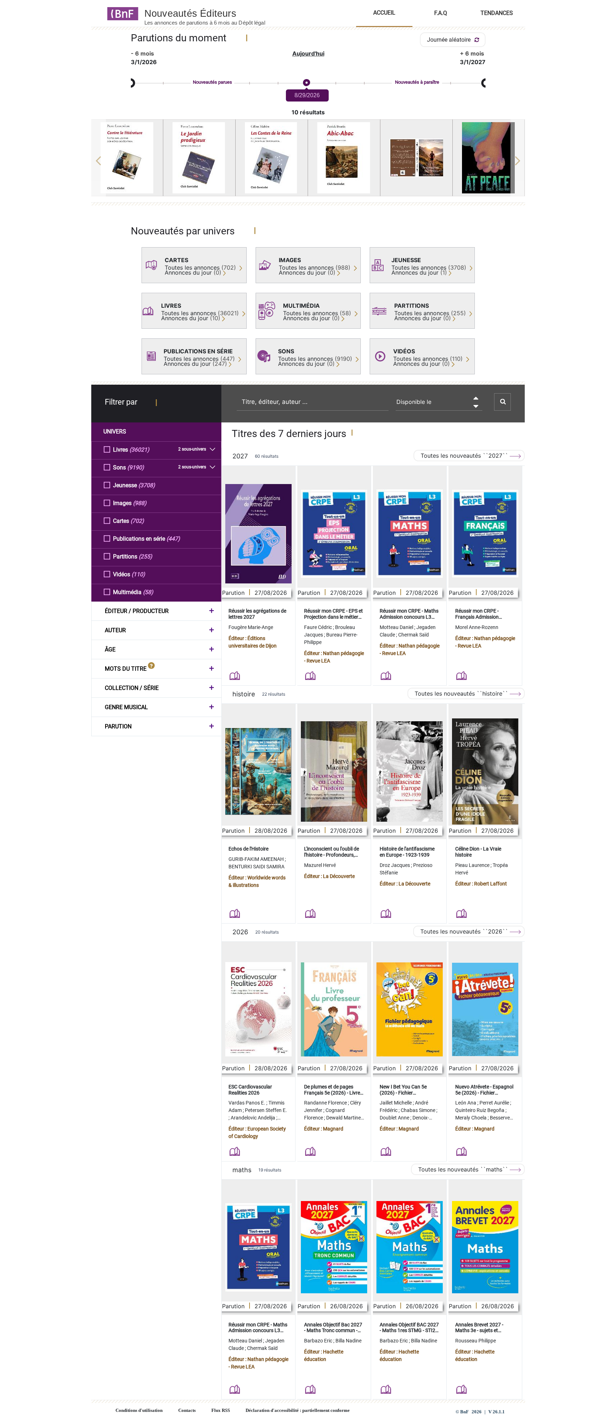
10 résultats (308, 112)
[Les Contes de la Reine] (271, 157)
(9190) (135, 467)
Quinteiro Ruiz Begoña (480, 1110)
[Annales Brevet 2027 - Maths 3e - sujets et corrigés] (485, 1247)
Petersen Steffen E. (266, 1110)
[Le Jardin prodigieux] (199, 157)
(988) (140, 503)
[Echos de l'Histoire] (258, 771)
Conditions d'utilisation (139, 1410)
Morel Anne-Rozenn (476, 627)
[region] (308, 160)
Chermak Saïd (413, 635)
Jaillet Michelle (396, 1103)
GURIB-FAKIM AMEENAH (257, 859)
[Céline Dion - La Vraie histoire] (485, 771)
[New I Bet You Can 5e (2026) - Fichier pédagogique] (409, 1009)
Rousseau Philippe (475, 1341)
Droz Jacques (395, 865)
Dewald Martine (344, 1118)
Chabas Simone (418, 1110)
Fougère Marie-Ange (251, 627)
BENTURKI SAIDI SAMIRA (256, 866)
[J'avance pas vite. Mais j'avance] (416, 158)
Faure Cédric (318, 627)
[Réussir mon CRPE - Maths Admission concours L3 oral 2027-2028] (409, 533)
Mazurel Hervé (320, 865)
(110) (138, 574)
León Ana (466, 1103)
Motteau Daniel (397, 627)
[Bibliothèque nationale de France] (120, 13)
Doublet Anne (395, 1118)
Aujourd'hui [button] (308, 53)
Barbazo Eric (318, 1341)
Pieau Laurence (473, 865)
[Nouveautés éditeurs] (211, 13)
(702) (137, 521)
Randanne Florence (326, 1103)
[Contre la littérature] (127, 157)
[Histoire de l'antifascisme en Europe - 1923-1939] (409, 771)
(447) (173, 538)
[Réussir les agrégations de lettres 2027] (258, 533)
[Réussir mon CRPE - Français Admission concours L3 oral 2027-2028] (485, 533)
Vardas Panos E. (247, 1103)
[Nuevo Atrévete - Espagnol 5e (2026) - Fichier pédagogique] (485, 1009)
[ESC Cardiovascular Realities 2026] (258, 1009)
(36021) (139, 449)
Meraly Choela (471, 1118)
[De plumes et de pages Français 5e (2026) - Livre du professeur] (334, 1009)
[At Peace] (488, 157)
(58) (148, 592)
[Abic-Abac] (344, 157)
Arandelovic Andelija (253, 1118)
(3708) (146, 485)
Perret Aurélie (494, 1103)
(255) (145, 556)
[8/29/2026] (306, 83)
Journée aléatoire (449, 39)
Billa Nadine (348, 1341)
